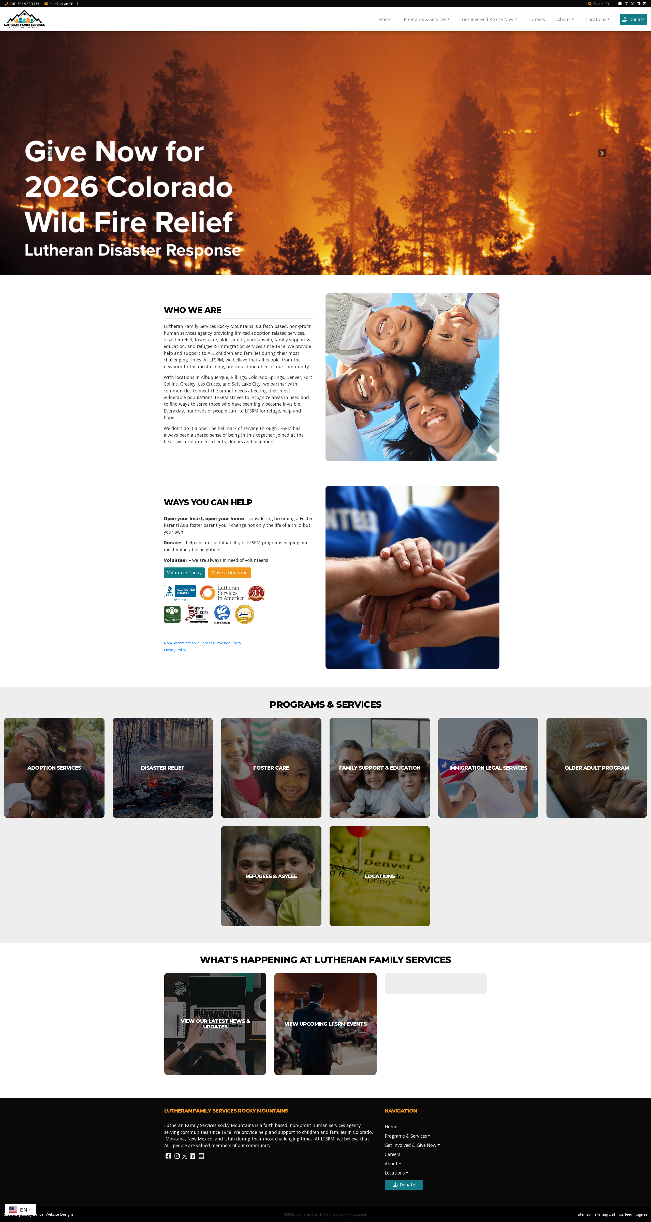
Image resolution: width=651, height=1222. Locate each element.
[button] (49, 153)
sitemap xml (605, 1214)
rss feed (625, 1214)
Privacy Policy (175, 649)
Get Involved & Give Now (488, 19)
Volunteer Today (184, 572)
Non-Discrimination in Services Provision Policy (202, 643)
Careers (537, 19)
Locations (596, 19)
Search (602, 3)
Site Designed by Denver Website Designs (38, 1214)
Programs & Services (425, 19)
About (563, 19)
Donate (637, 19)
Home (385, 19)
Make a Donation (230, 572)
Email (64, 3)
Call (24, 3)
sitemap (584, 1214)
